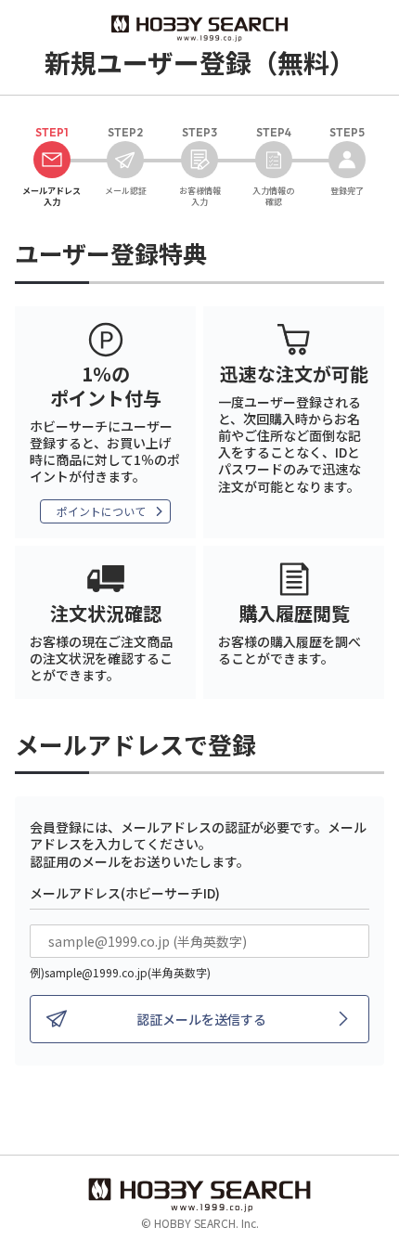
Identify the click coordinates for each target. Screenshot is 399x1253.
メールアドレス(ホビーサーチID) (125, 893)
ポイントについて (101, 511)
